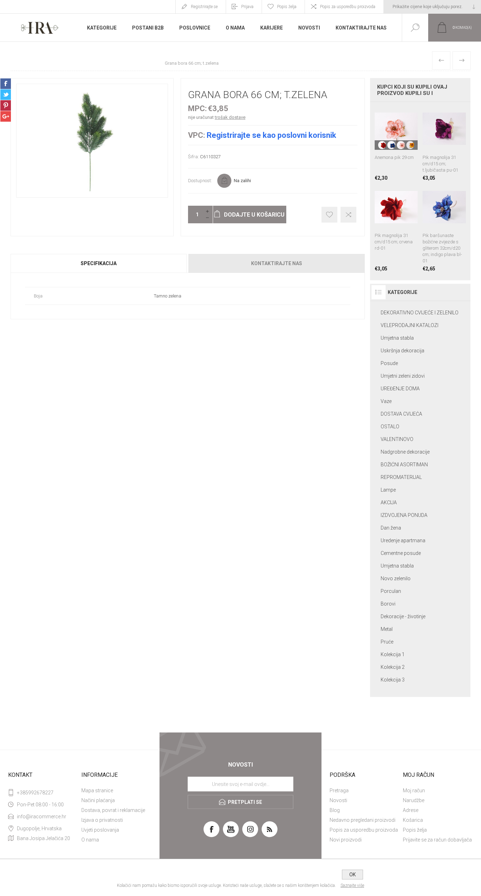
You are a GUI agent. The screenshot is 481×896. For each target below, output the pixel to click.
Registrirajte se (204, 6)
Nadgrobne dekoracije (405, 452)
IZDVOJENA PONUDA (404, 515)
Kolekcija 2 (393, 667)
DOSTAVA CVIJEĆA (401, 414)
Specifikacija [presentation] (99, 263)
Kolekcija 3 (393, 680)
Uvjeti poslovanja (100, 830)
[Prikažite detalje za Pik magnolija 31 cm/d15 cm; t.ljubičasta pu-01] (444, 144)
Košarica (413, 820)
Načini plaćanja (98, 800)
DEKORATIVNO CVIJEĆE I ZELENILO (419, 312)
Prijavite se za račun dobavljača (437, 840)
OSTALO (390, 426)
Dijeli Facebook (5, 83)
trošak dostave (230, 117)
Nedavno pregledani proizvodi (362, 820)
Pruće (387, 642)
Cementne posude (401, 553)
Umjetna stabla (397, 338)
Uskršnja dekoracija (402, 350)
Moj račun (414, 790)
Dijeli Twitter (5, 94)
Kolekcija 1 (393, 654)
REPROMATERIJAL (401, 477)
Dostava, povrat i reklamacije (113, 810)
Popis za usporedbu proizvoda (347, 6)
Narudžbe (413, 800)
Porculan (391, 591)
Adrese (410, 810)
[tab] (99, 263)
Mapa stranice (97, 790)
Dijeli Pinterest (5, 105)
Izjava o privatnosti (102, 820)
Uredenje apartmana (403, 540)
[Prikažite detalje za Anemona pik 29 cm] (396, 144)
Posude (389, 363)
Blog (335, 810)
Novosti (338, 800)
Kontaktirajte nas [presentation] (276, 263)
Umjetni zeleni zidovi (403, 376)
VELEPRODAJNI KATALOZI (409, 325)
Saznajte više (352, 885)
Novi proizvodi (346, 840)
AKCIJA (389, 502)
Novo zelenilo (396, 578)
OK (352, 874)
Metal (387, 629)
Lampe (388, 490)
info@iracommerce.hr (41, 816)
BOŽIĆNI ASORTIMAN (404, 464)
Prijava (247, 6)
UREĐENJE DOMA (400, 388)
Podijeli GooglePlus (5, 116)
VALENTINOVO (397, 439)
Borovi (388, 604)
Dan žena (391, 528)
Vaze (386, 401)
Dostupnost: (200, 180)
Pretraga (339, 790)
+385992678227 (35, 792)
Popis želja (415, 830)
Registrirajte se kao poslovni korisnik (271, 135)
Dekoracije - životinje (403, 616)
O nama (90, 840)
